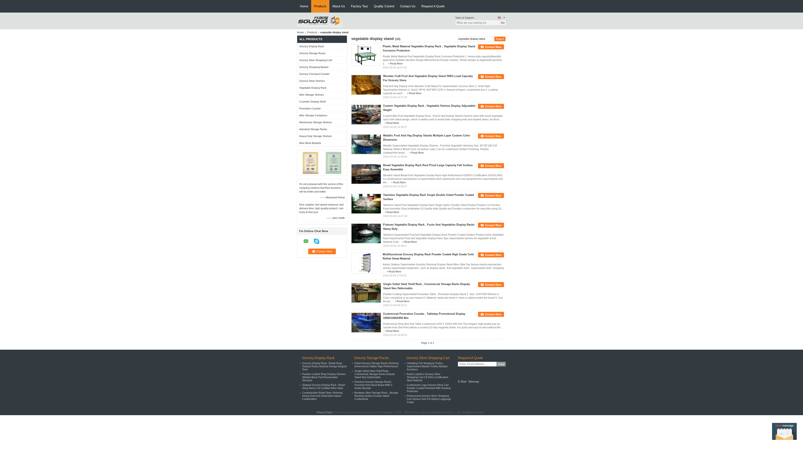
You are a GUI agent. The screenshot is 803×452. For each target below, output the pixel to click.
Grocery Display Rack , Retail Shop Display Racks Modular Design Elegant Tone (324, 366)
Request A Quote (433, 6)
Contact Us (408, 6)
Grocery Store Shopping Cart (315, 60)
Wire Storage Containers (313, 115)
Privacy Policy (324, 412)
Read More (396, 63)
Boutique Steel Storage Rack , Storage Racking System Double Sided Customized (376, 396)
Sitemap (473, 381)
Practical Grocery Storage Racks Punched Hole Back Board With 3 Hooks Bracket (373, 385)
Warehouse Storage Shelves (315, 122)
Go (503, 22)
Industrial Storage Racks (313, 129)
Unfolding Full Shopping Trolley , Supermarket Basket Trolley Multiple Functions (427, 366)
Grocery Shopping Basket (313, 67)
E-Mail (462, 381)
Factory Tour (359, 6)
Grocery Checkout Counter (314, 74)
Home (304, 6)
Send (501, 364)
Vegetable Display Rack (312, 87)
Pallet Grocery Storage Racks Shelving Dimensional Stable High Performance (376, 365)
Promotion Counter (310, 108)
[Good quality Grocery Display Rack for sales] (310, 162)
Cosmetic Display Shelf (312, 101)
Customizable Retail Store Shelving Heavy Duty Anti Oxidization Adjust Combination (322, 396)
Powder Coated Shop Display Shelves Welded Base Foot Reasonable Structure (324, 377)
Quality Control (384, 6)
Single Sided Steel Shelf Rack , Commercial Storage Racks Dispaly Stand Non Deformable (374, 374)
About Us (338, 6)
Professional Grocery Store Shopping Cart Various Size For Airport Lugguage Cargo (429, 399)
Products (320, 6)
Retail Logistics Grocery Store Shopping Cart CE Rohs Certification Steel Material (427, 377)
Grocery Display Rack (311, 46)
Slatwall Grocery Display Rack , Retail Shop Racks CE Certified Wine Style (323, 387)
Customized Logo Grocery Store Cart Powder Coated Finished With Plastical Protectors (429, 388)
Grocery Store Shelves (312, 81)
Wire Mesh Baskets (310, 143)
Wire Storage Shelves (311, 94)
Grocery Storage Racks (312, 53)
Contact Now (493, 47)
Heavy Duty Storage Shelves (315, 136)
